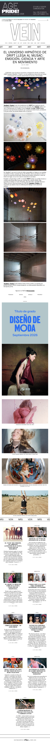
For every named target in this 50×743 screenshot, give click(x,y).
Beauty (15, 43)
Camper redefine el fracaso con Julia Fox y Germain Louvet (25, 712)
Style (6, 43)
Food (29, 43)
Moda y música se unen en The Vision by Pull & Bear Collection (13, 671)
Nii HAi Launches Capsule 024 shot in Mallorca (25, 515)
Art (21, 43)
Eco (18, 43)
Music (32, 43)
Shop (38, 43)
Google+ (2, 742)
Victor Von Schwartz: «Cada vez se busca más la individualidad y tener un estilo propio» (37, 628)
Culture (24, 43)
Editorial (10, 43)
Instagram (43, 43)
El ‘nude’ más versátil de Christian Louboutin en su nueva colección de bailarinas (13, 546)
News (35, 571)
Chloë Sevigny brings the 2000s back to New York (25, 454)
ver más (16, 564)
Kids (35, 43)
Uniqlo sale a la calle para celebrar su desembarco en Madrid (37, 586)
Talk (39, 525)
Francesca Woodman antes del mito (25, 424)
